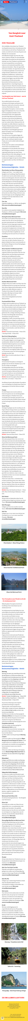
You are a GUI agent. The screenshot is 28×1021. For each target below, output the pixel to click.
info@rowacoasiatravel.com (17, 1017)
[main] (14, 34)
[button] (1, 2)
